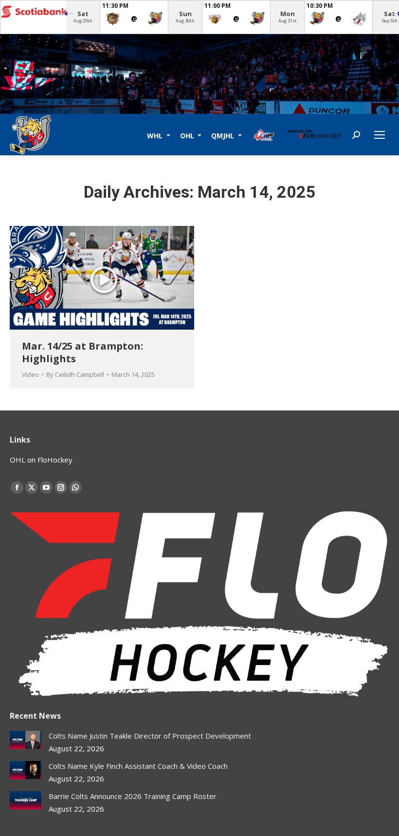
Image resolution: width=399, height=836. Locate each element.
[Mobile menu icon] (379, 135)
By (75, 374)
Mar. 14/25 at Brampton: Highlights (82, 352)
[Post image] (25, 740)
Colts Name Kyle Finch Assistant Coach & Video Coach (138, 766)
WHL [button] (155, 135)
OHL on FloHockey (41, 459)
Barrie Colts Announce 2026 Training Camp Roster (133, 796)
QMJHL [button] (223, 135)
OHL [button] (188, 135)
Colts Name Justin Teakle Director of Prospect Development (150, 736)
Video (30, 374)
